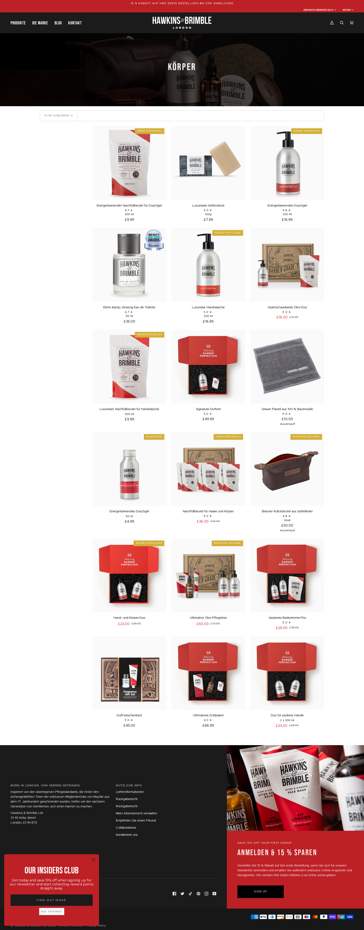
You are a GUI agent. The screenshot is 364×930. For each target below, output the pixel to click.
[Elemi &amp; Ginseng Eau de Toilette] (129, 265)
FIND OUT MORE (51, 900)
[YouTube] (214, 894)
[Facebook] (174, 894)
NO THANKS (51, 911)
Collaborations (126, 827)
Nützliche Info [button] (129, 785)
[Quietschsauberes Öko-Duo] (287, 265)
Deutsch (347, 10)
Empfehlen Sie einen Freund (136, 820)
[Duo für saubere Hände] (287, 673)
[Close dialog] (93, 859)
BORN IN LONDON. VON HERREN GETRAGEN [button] (45, 785)
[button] (20, 22)
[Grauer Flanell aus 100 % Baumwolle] (287, 367)
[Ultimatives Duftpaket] (208, 673)
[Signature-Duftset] (208, 367)
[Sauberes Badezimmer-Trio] (287, 575)
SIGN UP (260, 891)
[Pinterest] (198, 894)
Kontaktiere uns (127, 834)
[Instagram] (206, 894)
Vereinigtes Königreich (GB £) (318, 10)
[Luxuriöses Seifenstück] (208, 163)
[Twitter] (182, 894)
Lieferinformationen (130, 792)
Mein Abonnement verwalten (136, 813)
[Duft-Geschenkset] (129, 673)
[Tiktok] (190, 894)
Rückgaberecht (127, 799)
